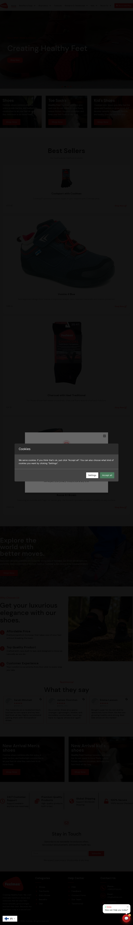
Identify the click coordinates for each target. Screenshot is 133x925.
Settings (92, 475)
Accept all (107, 475)
